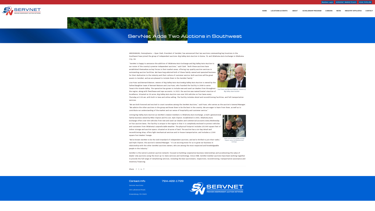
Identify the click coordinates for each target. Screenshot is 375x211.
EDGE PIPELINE (365, 2)
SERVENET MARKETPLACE (346, 2)
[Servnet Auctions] (22, 10)
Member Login (327, 2)
